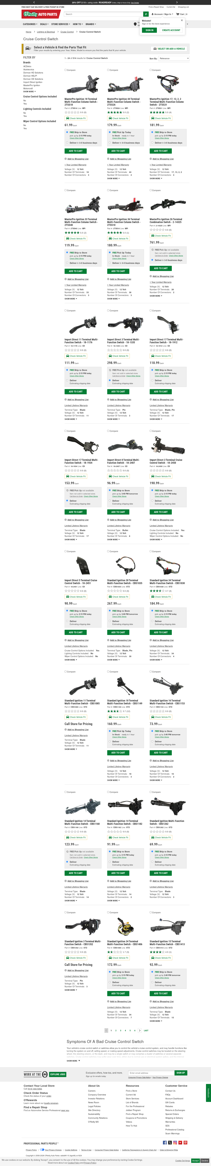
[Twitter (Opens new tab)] (170, 1142)
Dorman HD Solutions (33, 72)
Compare (71, 70)
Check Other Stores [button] (77, 138)
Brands (89, 24)
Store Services (59, 24)
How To (76, 24)
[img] (182, 20)
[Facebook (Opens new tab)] (165, 1142)
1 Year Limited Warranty (75, 164)
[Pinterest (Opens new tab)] (185, 1142)
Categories (28, 24)
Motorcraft (28, 88)
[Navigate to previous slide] (34, 2)
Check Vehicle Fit (78, 118)
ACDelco (27, 66)
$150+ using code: (105, 2)
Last (146, 1030)
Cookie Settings (182, 1161)
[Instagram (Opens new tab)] (175, 1142)
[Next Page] (140, 1030)
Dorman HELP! (30, 75)
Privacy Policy (90, 1163)
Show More (112, 178)
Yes (25, 103)
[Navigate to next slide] (177, 2)
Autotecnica (28, 69)
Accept (195, 1161)
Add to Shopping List (78, 158)
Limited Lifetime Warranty (76, 405)
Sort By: (153, 58)
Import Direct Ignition (32, 82)
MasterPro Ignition (31, 85)
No (24, 100)
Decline (205, 1161)
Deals (43, 24)
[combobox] (103, 14)
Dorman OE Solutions (33, 78)
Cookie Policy (74, 1163)
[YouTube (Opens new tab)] (180, 1142)
